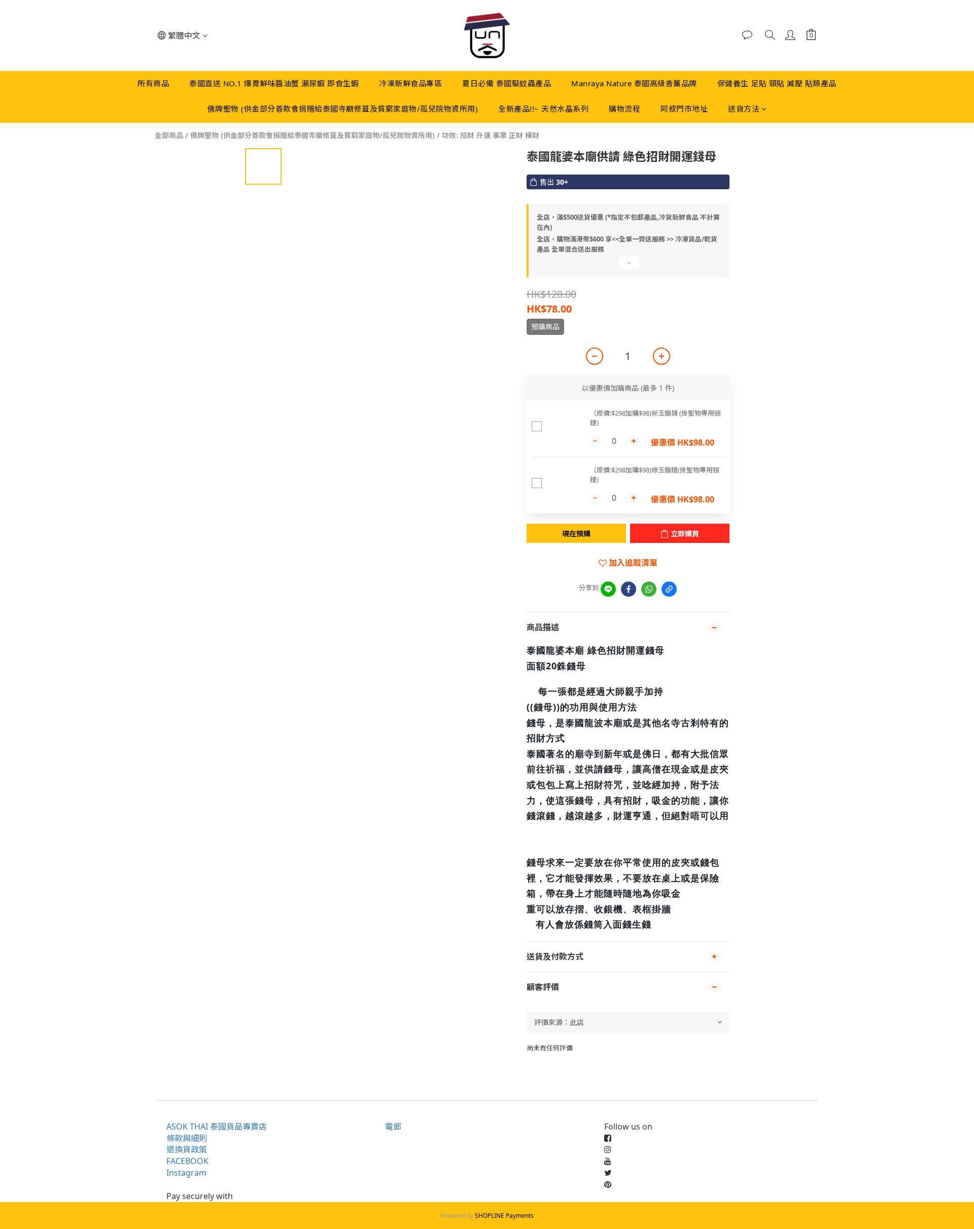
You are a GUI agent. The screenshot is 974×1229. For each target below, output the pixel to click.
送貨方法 (743, 109)
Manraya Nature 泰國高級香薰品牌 (634, 83)
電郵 (393, 1126)
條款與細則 (186, 1138)
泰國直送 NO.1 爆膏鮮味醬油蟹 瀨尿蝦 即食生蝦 (274, 83)
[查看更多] (628, 267)
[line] (608, 589)
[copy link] (669, 589)
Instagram (186, 1172)
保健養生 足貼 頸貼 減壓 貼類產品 (777, 83)
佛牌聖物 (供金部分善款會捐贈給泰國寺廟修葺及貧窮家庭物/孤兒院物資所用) (342, 109)
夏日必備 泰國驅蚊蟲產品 (506, 83)
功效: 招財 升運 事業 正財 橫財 (490, 135)
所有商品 (153, 83)
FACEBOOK (187, 1161)
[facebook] (628, 589)
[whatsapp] (648, 589)
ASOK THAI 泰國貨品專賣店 (216, 1126)
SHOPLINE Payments (504, 1215)
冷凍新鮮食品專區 (410, 83)
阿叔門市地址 (684, 109)
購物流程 (624, 109)
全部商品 (169, 135)
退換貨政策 (186, 1149)
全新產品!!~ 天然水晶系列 (543, 109)
